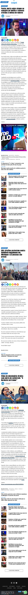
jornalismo (8, 16)
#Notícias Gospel (6, 490)
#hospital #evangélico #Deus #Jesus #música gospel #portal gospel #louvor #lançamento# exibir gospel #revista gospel (14, 157)
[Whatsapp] (10, 40)
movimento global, (15, 80)
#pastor (18, 159)
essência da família (10, 119)
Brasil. (22, 479)
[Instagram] (15, 40)
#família (17, 155)
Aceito (20, 591)
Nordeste (10, 422)
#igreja (3, 159)
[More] (18, 40)
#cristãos (11, 155)
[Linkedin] (7, 40)
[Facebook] (2, 40)
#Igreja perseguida (10, 159)
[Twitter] (5, 40)
